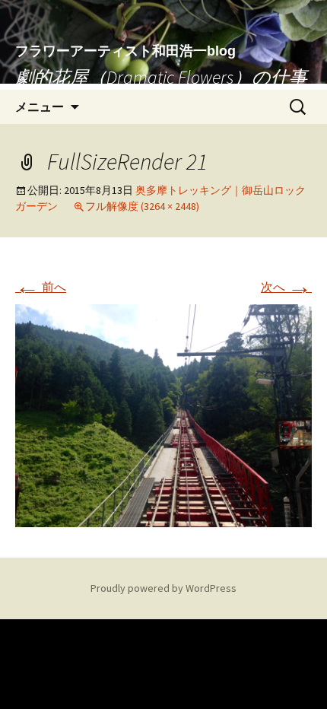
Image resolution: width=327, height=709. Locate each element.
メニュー (39, 106)
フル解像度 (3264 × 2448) (142, 206)
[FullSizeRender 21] (163, 413)
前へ (40, 286)
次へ (286, 286)
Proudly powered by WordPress (163, 588)
